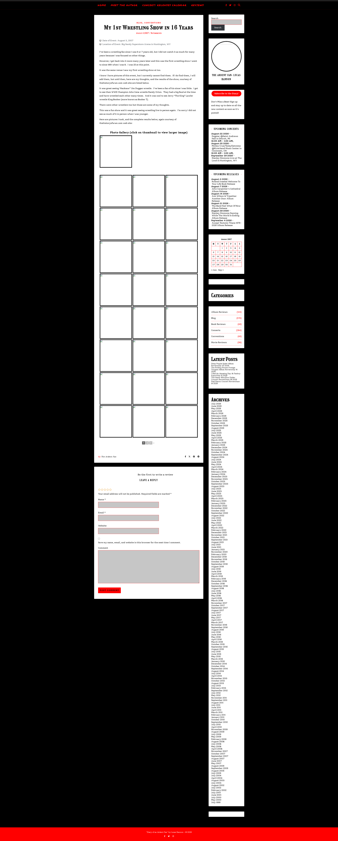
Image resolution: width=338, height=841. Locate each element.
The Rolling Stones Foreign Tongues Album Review (223, 369)
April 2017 (216, 620)
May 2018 (216, 595)
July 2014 (216, 673)
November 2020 (219, 552)
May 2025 (216, 435)
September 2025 (219, 425)
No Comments (156, 33)
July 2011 (215, 705)
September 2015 (219, 647)
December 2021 (219, 532)
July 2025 (216, 430)
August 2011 (217, 702)
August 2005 (217, 770)
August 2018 (217, 588)
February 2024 (218, 472)
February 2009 (218, 739)
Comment (103, 548)
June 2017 (216, 615)
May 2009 (216, 736)
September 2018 (219, 586)
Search (214, 18)
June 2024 (216, 462)
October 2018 (218, 583)
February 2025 (218, 442)
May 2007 (216, 763)
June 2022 (216, 520)
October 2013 (218, 680)
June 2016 (216, 634)
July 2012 (216, 693)
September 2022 (219, 513)
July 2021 (216, 544)
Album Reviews (219, 312)
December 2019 (219, 557)
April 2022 (216, 525)
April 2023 (216, 496)
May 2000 (216, 800)
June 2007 (216, 761)
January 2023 (218, 503)
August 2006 (217, 766)
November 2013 (219, 678)
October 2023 (218, 481)
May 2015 (216, 656)
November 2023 (219, 479)
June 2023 (216, 491)
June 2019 (216, 571)
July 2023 (216, 488)
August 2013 (217, 683)
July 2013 (216, 685)
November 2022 (219, 508)
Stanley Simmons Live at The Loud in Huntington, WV (227, 159)
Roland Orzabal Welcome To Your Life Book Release (226, 182)
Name (102, 499)
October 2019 (218, 561)
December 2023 (219, 476)
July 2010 (216, 724)
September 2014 (219, 668)
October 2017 (218, 605)
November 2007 (219, 751)
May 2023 (216, 493)
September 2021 (219, 539)
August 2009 (217, 732)
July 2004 (216, 775)
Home (102, 5)
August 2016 (217, 629)
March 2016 (217, 642)
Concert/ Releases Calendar (164, 5)
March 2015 (217, 659)
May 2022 (216, 523)
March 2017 (217, 622)
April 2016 (216, 639)
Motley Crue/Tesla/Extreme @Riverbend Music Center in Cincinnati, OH (226, 148)
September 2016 (219, 627)
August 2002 (217, 785)
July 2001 (216, 792)
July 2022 (216, 518)
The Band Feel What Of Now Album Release (226, 207)
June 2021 (216, 547)
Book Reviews (218, 324)
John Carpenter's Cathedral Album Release (226, 190)
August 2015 (217, 649)
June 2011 (216, 707)
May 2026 (216, 408)
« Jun (214, 270)
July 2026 (216, 403)
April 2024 (216, 467)
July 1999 (215, 802)
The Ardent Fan (108, 457)
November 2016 (219, 625)
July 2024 (216, 459)
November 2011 (219, 698)
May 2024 (216, 464)
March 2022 (217, 527)
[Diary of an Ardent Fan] (169, 0)
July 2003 (216, 783)
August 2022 (217, 515)
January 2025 (218, 445)
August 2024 (217, 457)
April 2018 (216, 598)
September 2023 (219, 484)
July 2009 (216, 734)
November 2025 (219, 420)
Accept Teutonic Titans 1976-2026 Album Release (226, 224)
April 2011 (216, 710)
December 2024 (219, 447)
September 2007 (219, 756)
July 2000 (216, 797)
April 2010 (216, 727)
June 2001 (216, 795)
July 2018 (216, 591)
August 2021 (217, 542)
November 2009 (219, 729)
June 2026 (216, 406)
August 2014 (217, 671)
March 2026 (217, 413)
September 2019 (219, 564)
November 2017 (219, 603)
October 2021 (218, 537)
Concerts (215, 330)
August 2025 (217, 428)
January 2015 (218, 661)
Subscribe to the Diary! (226, 93)
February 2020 (218, 554)
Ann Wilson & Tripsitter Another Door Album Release (224, 198)
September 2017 (219, 608)
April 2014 (216, 676)
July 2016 (216, 632)
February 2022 (218, 530)
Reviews (197, 5)
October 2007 (218, 753)
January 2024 (218, 474)
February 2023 (218, 501)
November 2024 (219, 450)
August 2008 (217, 741)
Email (102, 512)
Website (102, 525)
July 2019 (216, 569)
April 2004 (216, 778)
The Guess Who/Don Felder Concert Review (223, 379)
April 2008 (216, 749)
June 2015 (216, 654)
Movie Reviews (219, 342)
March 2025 (217, 440)
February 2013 (218, 688)
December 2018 (219, 581)
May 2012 (216, 695)
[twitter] (230, 5)
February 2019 (218, 578)
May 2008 (216, 746)
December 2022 (219, 505)
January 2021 (218, 549)
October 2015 (218, 644)
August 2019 (217, 566)
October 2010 (218, 719)
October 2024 (218, 452)
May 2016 (216, 637)
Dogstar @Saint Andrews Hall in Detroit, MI (225, 137)
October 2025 (218, 423)
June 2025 (216, 433)
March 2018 (217, 600)
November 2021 (219, 535)
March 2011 (216, 712)
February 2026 (218, 416)
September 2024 (219, 454)
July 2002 (216, 787)
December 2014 (219, 663)
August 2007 (217, 758)
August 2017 (217, 610)
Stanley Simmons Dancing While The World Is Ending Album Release (225, 215)
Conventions (152, 23)
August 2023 (217, 486)
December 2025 (219, 418)
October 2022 (218, 510)
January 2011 (217, 717)
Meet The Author (124, 5)
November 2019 (219, 559)
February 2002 (218, 790)
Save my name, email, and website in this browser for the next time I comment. (139, 542)
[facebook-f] (226, 5)
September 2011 (219, 700)
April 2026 (216, 411)
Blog (139, 23)
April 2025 (216, 437)
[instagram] (235, 5)
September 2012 (219, 690)
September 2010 (219, 722)
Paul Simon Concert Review (223, 382)
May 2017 (216, 617)
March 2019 (217, 576)
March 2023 (217, 498)
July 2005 (216, 773)
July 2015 (216, 651)
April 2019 (216, 574)
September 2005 (219, 768)
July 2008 (216, 744)
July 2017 (216, 612)
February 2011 (218, 715)
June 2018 (216, 593)
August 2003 (217, 780)
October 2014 (218, 666)
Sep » (221, 270)
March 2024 (217, 469)
